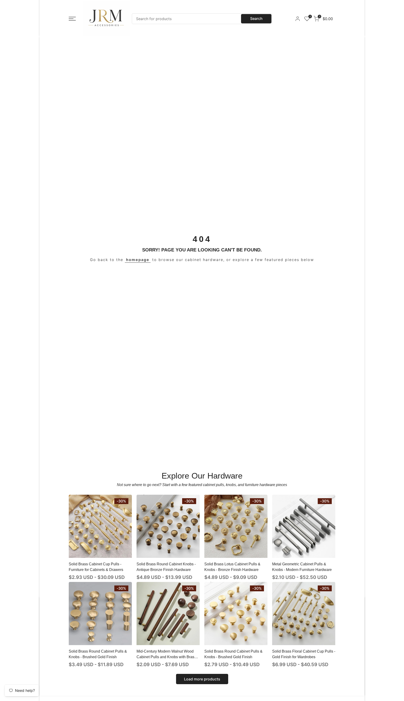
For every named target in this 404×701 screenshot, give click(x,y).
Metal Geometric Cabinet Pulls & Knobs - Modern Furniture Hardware (302, 567)
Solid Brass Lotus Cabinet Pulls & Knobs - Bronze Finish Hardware (232, 567)
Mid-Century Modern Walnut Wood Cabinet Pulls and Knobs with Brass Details (166, 654)
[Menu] (72, 18)
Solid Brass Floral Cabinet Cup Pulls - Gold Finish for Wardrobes (303, 654)
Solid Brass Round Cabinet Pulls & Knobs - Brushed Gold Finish (98, 654)
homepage (137, 259)
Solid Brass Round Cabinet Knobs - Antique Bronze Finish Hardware (166, 567)
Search (256, 18)
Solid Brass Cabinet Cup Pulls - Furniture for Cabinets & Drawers (96, 567)
